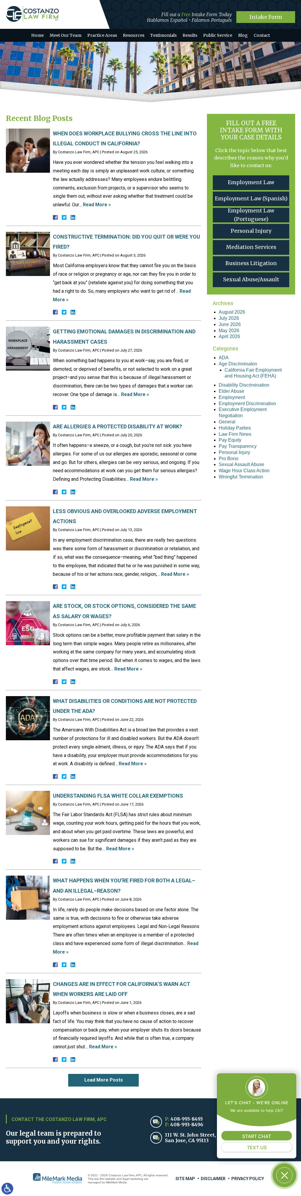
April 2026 (229, 336)
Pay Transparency (238, 446)
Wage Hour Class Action (244, 470)
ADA (224, 357)
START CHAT (256, 1136)
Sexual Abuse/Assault (251, 279)
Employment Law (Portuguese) (251, 215)
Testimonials (163, 35)
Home (37, 35)
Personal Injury (251, 230)
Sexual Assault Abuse (241, 464)
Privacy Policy (247, 1178)
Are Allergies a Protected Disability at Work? (117, 426)
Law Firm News (235, 434)
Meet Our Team (65, 35)
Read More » (97, 204)
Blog (243, 35)
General (227, 421)
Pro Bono (228, 458)
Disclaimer (213, 1178)
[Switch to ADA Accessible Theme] (7, 1189)
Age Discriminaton (238, 363)
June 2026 (230, 324)
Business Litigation (251, 263)
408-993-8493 (186, 1119)
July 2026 (229, 318)
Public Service (217, 35)
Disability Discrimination (244, 384)
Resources (133, 35)
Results (190, 35)
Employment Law (251, 182)
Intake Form (266, 17)
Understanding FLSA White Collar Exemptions (118, 796)
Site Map (185, 1178)
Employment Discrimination (247, 403)
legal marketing (133, 1178)
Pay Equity (230, 440)
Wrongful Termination (241, 476)
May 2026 (229, 330)
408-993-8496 (186, 1124)
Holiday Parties (235, 427)
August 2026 (232, 312)
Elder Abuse (231, 391)
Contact (262, 35)
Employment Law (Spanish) (251, 198)
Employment (232, 397)
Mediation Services (251, 247)
